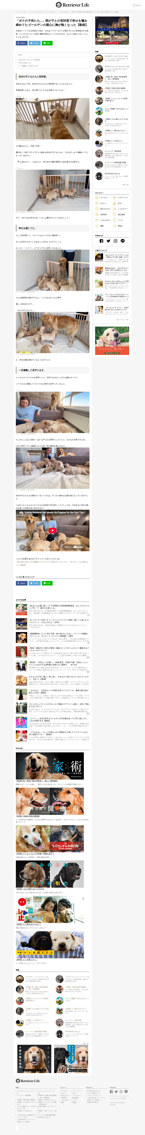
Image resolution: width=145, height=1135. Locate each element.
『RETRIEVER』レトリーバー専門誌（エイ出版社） (26, 1121)
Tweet (35, 43)
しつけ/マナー (123, 209)
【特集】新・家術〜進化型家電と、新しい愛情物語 (46, 1096)
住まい (120, 203)
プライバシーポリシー (94, 1095)
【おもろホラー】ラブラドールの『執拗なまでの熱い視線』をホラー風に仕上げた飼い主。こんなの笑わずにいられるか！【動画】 (117, 256)
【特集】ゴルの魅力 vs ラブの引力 (26, 1103)
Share (22, 43)
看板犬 (120, 226)
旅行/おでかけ (105, 209)
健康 (101, 226)
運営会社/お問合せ (93, 1102)
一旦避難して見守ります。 (29, 66)
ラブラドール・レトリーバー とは (46, 1092)
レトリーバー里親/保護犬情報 (46, 1115)
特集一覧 (85, 1043)
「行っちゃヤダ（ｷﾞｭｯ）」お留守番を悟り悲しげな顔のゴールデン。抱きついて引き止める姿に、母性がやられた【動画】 (117, 309)
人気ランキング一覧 (122, 319)
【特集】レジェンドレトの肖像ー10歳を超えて (46, 1103)
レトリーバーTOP (21, 12)
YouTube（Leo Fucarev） (28, 140)
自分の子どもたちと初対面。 (30, 60)
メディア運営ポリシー (94, 1093)
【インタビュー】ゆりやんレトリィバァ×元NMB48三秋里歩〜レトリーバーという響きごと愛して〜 (117, 295)
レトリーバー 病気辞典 (24, 1095)
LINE (48, 43)
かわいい (53, 12)
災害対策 (103, 214)
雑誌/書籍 (121, 214)
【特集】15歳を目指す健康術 (26, 1100)
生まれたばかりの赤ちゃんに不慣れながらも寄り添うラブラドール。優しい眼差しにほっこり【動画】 (117, 282)
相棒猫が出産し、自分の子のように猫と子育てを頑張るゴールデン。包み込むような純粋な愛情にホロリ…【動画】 (117, 269)
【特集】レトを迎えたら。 (25, 1111)
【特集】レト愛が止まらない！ (46, 1100)
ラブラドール (122, 197)
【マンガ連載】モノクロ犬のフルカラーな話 (26, 1107)
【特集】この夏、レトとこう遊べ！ (46, 1112)
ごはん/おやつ (105, 220)
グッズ (120, 220)
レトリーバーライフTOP (118, 1098)
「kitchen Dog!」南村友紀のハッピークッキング (26, 1116)
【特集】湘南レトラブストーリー (46, 1107)
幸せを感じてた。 (26, 63)
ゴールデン (40, 12)
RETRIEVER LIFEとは (43, 1117)
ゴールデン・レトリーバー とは (26, 1092)
